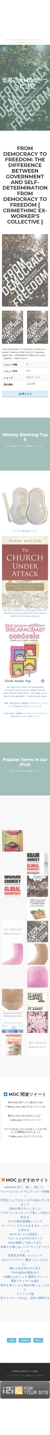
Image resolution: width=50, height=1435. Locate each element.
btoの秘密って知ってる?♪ (25, 1242)
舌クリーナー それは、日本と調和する (25, 1298)
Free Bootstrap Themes (16, 1375)
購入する (26, 393)
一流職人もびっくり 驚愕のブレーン (25, 1277)
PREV (12, 1340)
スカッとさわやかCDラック (25, 1238)
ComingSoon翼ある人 (25, 1272)
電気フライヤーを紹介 (25, 1281)
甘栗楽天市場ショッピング (25, 1255)
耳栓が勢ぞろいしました (25, 1208)
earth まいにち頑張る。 (25, 1234)
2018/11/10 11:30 (35, 1106)
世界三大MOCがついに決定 (25, 83)
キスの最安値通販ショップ (25, 1221)
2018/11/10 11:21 (31, 1120)
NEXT (38, 1340)
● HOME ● (24, 1340)
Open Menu (4, 49)
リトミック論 (25, 1294)
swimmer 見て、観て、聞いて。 (25, 1187)
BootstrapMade (37, 1375)
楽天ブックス (33, 377)
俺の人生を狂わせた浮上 (25, 1268)
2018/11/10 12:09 (32, 1136)
